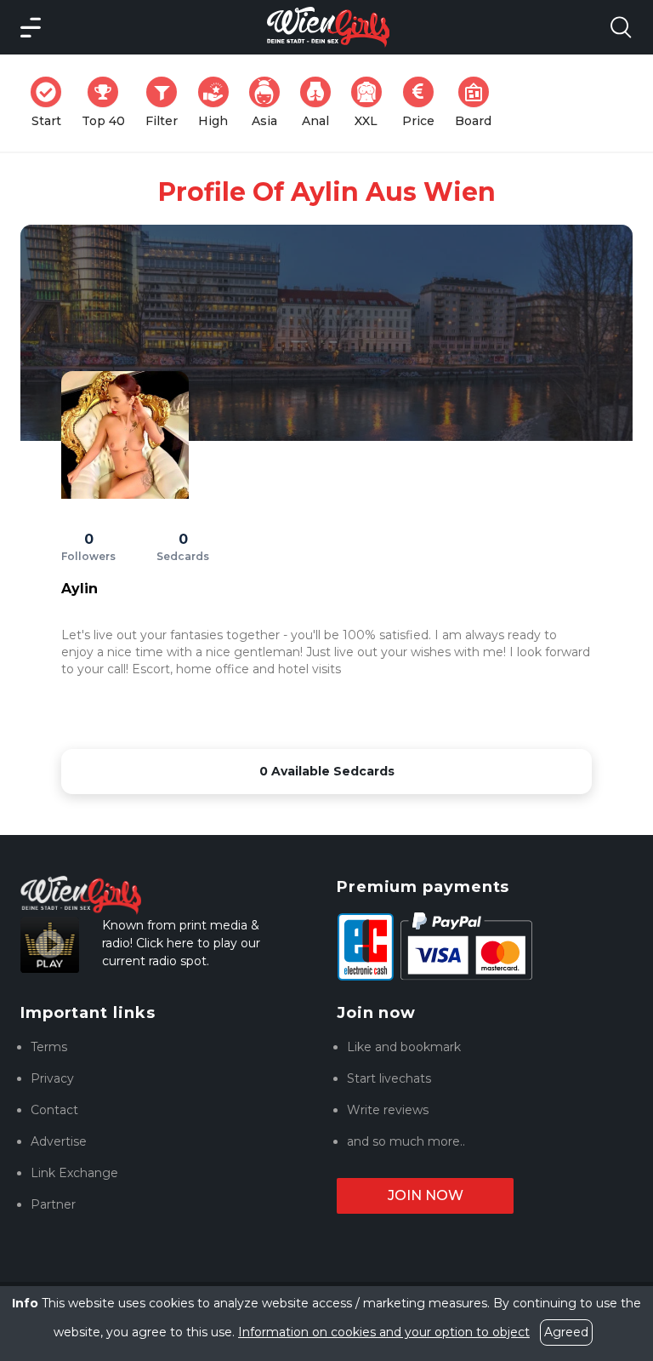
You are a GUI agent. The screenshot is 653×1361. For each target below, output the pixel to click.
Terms (49, 1047)
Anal (321, 103)
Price (423, 103)
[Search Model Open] (621, 27)
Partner (53, 1204)
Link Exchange (74, 1173)
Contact (54, 1110)
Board (478, 103)
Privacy (52, 1078)
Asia (271, 103)
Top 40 (108, 103)
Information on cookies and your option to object (384, 1332)
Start (51, 103)
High (218, 103)
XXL (372, 103)
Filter (166, 103)
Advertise (59, 1141)
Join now (425, 1195)
